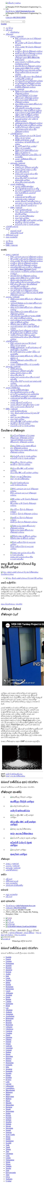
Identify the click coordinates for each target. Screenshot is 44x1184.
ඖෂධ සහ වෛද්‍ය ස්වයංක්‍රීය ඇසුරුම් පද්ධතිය (21, 558)
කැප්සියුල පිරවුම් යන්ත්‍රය (20, 464)
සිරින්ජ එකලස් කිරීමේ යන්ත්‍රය (22, 538)
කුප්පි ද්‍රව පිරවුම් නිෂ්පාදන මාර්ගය (23, 522)
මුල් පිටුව (9, 241)
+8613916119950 (16, 17)
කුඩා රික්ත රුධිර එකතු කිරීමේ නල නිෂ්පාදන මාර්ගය (24, 451)
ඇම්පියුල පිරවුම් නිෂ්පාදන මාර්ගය (24, 514)
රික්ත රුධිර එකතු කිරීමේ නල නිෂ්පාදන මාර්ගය (22, 531)
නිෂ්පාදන (9, 243)
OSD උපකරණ (12, 245)
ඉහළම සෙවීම (20, 935)
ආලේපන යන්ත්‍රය (18, 854)
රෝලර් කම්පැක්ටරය (18, 485)
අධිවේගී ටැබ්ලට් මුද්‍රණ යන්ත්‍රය (22, 458)
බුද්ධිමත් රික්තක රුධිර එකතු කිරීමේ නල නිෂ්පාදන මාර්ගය (22, 441)
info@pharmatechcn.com (20, 11)
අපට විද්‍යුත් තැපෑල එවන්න (11, 604)
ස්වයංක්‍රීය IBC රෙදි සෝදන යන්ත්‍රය (24, 473)
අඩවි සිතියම (29, 933)
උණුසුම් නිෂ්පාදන (15, 933)
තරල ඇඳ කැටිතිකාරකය (19, 479)
